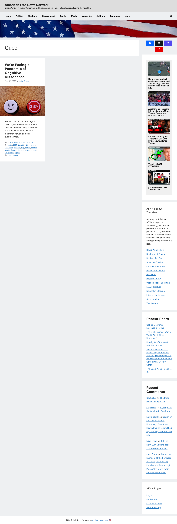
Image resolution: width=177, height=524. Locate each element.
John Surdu (151, 454)
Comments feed (154, 503)
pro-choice (31, 150)
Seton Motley (152, 299)
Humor (23, 142)
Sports (63, 16)
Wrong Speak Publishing (158, 283)
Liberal (34, 148)
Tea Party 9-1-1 (154, 303)
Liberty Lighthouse (155, 295)
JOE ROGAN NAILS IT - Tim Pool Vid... (158, 188)
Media (74, 16)
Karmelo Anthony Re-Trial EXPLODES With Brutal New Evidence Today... (158, 139)
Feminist (17, 148)
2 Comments (13, 155)
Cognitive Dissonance (26, 145)
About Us (87, 16)
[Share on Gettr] (159, 49)
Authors (100, 16)
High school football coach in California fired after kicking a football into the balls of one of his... (159, 83)
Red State (151, 274)
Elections (32, 16)
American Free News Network (27, 5)
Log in (149, 495)
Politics (19, 16)
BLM (15, 145)
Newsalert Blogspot (155, 291)
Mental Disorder (11, 150)
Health (17, 142)
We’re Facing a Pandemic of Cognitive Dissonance (17, 71)
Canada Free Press (155, 266)
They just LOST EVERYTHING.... (155, 165)
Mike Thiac (151, 441)
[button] (171, 16)
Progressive (9, 153)
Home (8, 16)
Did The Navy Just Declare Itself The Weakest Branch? (157, 445)
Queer (17, 153)
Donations (115, 16)
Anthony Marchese (100, 520)
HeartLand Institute (155, 270)
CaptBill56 (151, 398)
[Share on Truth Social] (168, 43)
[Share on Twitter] (159, 43)
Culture (10, 142)
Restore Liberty (153, 278)
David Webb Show (155, 250)
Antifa (10, 145)
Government (48, 16)
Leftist (27, 148)
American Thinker (154, 262)
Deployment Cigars (155, 254)
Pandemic (22, 150)
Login (127, 16)
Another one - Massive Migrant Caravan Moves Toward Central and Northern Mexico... (159, 112)
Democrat (9, 148)
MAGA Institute (153, 287)
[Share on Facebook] (150, 43)
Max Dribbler (152, 417)
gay (22, 148)
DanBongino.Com (154, 258)
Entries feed (152, 499)
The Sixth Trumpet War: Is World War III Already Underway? (158, 335)
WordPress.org (153, 507)
